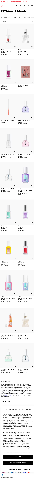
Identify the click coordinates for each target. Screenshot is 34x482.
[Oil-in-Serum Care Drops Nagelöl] (8, 355)
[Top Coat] (8, 71)
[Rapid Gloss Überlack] (25, 355)
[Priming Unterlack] (25, 141)
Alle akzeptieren (18, 456)
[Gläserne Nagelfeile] (8, 107)
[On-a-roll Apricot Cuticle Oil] (8, 320)
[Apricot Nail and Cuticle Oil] (8, 247)
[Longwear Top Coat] (8, 36)
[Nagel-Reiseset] (25, 71)
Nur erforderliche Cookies (18, 463)
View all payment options (7, 477)
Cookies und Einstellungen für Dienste (18, 469)
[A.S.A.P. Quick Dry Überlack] (8, 141)
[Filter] (32, 22)
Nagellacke (8, 395)
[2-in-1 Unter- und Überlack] (8, 175)
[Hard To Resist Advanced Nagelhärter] (25, 175)
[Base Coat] (8, 212)
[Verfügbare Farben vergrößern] (19, 195)
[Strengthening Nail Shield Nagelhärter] (25, 107)
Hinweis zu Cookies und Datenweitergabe (18, 452)
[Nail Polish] (25, 36)
